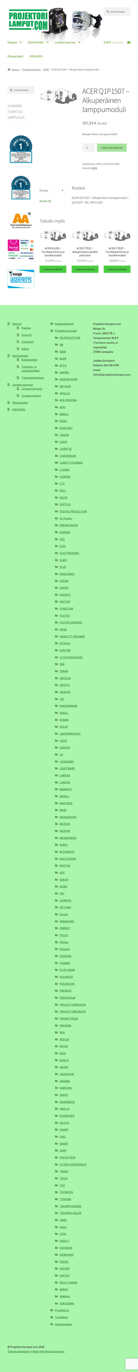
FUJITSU (65, 615)
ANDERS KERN (69, 379)
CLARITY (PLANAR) (71, 462)
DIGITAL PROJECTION (73, 511)
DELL (63, 490)
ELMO (63, 560)
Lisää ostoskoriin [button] (53, 269)
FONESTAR (66, 608)
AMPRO (64, 372)
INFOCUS (65, 678)
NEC (62, 872)
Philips (64, 942)
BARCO (64, 414)
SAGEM (64, 1067)
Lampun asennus (65, 42)
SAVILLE (65, 1109)
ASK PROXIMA (68, 400)
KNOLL (64, 713)
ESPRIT (64, 587)
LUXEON (65, 782)
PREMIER (65, 990)
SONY (63, 1150)
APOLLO (65, 393)
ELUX (63, 567)
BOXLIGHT (66, 428)
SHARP (64, 1129)
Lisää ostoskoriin (112, 147)
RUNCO (64, 1060)
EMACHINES (67, 574)
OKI (62, 893)
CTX (62, 483)
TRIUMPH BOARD (70, 1206)
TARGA (64, 1171)
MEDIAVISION (68, 817)
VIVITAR (64, 1268)
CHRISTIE (66, 449)
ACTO (63, 365)
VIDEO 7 (64, 1241)
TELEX (64, 1178)
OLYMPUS (65, 900)
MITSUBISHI (67, 852)
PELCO (64, 935)
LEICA (63, 740)
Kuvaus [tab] (44, 190)
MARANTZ (66, 789)
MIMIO (64, 844)
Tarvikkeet (61, 1317)
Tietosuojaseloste (33, 377)
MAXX (63, 810)
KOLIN (64, 726)
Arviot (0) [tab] (45, 201)
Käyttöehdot (36, 42)
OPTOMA (65, 907)
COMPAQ (65, 476)
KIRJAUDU (36, 56)
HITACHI (65, 643)
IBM (62, 664)
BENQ (63, 421)
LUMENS (65, 775)
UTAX (63, 1234)
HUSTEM (65, 650)
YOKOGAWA (67, 1303)
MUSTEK (65, 865)
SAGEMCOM (67, 1074)
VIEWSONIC (67, 1254)
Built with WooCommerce (48, 1351)
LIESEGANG (67, 761)
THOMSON (66, 1192)
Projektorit (62, 1310)
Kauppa (12, 42)
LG (61, 754)
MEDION (65, 824)
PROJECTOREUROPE (73, 1011)
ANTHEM (65, 386)
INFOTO (65, 685)
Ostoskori (28, 341)
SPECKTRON (67, 1157)
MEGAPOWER (68, 838)
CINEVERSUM (68, 456)
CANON (64, 435)
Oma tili (27, 335)
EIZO (63, 546)
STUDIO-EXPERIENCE (73, 1164)
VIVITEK (65, 1275)
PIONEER (65, 956)
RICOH (64, 1046)
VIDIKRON (66, 1248)
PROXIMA (65, 1025)
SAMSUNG (66, 1088)
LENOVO (65, 747)
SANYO (64, 1095)
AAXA (63, 351)
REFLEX (64, 1039)
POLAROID (66, 977)
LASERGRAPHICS (70, 733)
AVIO (63, 407)
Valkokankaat (63, 1324)
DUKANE (65, 532)
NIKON (64, 879)
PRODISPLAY (67, 997)
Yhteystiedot (15, 56)
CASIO (63, 442)
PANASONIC (67, 921)
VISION (64, 1261)
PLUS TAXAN (67, 970)
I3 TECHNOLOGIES (71, 657)
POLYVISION (67, 984)
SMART (64, 1143)
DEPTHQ (65, 504)
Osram (64, 914)
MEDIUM (65, 831)
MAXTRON (66, 803)
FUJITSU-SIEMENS (71, 622)
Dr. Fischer (66, 518)
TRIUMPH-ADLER (70, 1213)
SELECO (64, 1123)
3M (61, 344)
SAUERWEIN (67, 1102)
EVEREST (65, 594)
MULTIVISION (68, 859)
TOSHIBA (65, 1199)
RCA (62, 1032)
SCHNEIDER (67, 1116)
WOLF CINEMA (68, 1282)
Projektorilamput (31, 69)
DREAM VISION (69, 525)
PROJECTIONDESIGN (73, 1004)
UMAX (63, 1220)
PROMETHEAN (69, 1018)
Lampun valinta (31, 395)
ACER (46, 69)
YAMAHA (65, 1296)
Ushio (63, 1227)
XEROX (64, 1289)
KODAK (64, 720)
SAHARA (65, 1081)
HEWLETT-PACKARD (72, 636)
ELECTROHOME (69, 553)
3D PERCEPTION (70, 337)
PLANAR (65, 963)
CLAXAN (64, 469)
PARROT (65, 928)
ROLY (63, 1053)
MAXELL (64, 796)
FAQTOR (65, 601)
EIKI (62, 539)
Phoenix (65, 949)
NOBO (63, 886)
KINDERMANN (68, 706)
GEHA (63, 629)
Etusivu (15, 69)
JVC (62, 699)
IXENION (65, 692)
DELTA (63, 497)
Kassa (25, 348)
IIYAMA (64, 671)
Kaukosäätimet (64, 323)
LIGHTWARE (67, 768)
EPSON (64, 581)
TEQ (62, 1185)
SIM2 (63, 1136)
